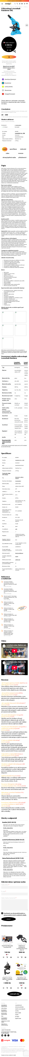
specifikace (13, 149)
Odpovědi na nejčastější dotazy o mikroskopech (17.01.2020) (12, 755)
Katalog (12, 7)
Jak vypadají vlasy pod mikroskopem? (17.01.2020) (13, 704)
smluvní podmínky (19, 1007)
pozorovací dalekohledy (4, 1013)
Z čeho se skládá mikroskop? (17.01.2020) (10, 741)
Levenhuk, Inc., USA (20, 133)
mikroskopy (4, 1008)
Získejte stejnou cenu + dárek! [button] (9, 68)
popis (4, 149)
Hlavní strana (4, 7)
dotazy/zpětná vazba (9, 157)
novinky (17, 1010)
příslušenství (22, 157)
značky (16, 1014)
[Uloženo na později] (19, 4)
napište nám (18, 1018)
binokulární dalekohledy (4, 1010)
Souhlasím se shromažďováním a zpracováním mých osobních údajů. (15, 914)
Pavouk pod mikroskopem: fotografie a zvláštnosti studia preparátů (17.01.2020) (13, 728)
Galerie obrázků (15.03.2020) (10, 776)
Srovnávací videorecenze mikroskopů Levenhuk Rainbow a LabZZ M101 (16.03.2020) (13, 804)
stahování (23, 149)
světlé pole (17, 559)
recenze (20, 153)
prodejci (17, 1016)
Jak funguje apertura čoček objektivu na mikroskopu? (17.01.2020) (14, 684)
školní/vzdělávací (19, 553)
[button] (17, 4)
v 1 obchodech (18, 125)
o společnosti (18, 1005)
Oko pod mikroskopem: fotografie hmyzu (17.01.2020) (12, 716)
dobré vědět (18, 1012)
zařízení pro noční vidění (5, 1021)
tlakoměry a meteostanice (4, 1024)
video (7, 153)
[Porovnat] (22, 4)
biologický (17, 477)
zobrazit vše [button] (14, 994)
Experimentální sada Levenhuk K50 (6, 441)
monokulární (18, 481)
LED (16, 529)
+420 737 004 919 (5, 1030)
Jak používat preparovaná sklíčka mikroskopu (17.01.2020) (12, 694)
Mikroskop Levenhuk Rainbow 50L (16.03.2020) (12, 793)
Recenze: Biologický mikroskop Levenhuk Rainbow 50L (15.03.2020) (13, 785)
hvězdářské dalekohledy (4, 1006)
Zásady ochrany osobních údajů (8, 1055)
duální (16, 556)
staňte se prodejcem (20, 1009)
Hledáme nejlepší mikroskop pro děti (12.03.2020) (13, 765)
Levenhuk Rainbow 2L (17, 363)
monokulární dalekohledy (4, 1018)
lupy (2, 1016)
